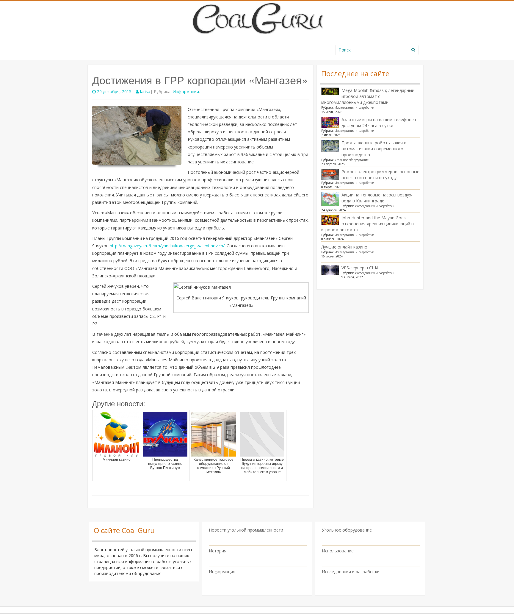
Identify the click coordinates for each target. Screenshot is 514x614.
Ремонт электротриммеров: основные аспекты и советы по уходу (380, 174)
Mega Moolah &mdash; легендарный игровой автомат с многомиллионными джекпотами (367, 96)
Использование (338, 551)
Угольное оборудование (352, 160)
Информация (186, 91)
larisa (145, 91)
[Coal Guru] (257, 17)
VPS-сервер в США (360, 268)
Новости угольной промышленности (246, 530)
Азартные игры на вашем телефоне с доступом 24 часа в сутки (379, 122)
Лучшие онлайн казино (344, 247)
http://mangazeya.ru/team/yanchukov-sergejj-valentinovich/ (167, 246)
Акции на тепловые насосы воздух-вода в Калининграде (377, 198)
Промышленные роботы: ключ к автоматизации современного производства (373, 148)
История (217, 551)
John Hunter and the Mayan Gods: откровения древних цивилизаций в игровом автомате (367, 223)
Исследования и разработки (354, 107)
